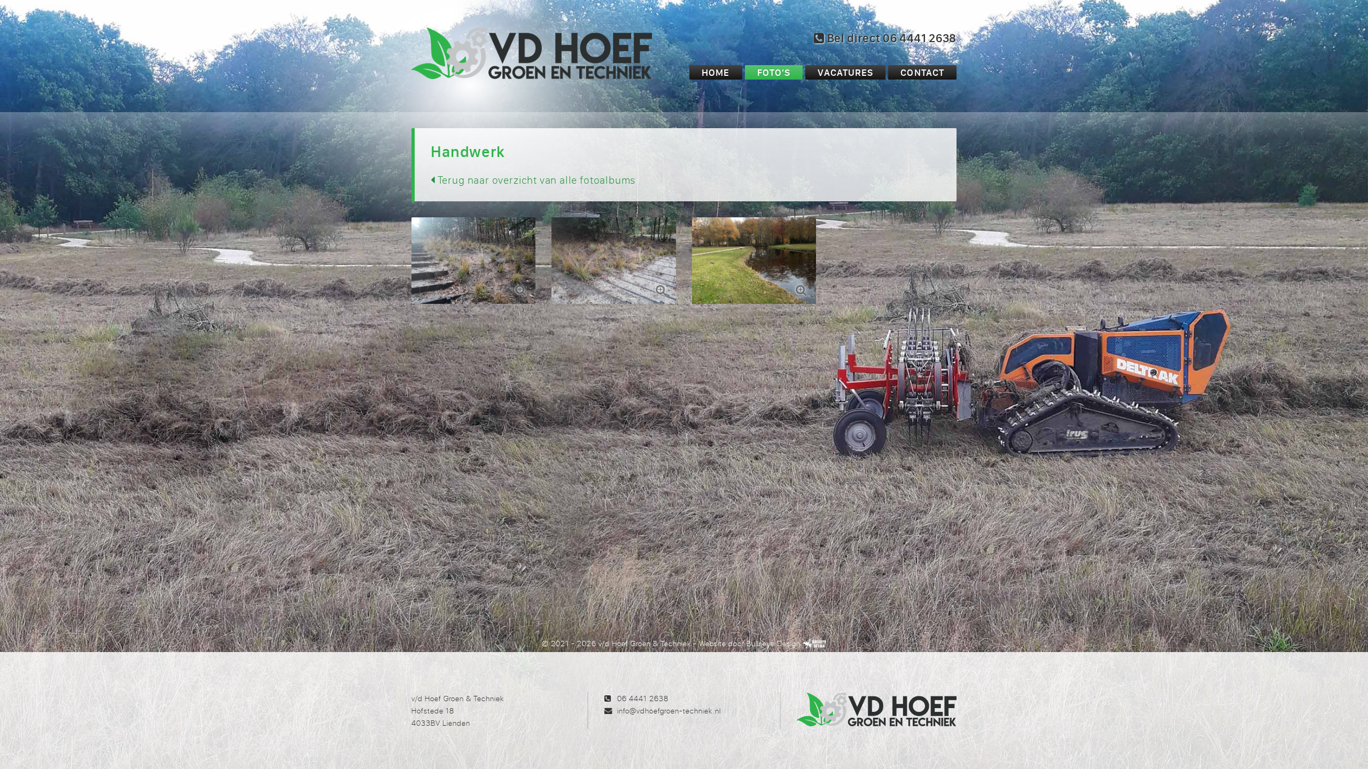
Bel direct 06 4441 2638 (891, 38)
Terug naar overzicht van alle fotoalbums (535, 179)
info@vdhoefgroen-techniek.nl (668, 710)
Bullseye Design (773, 643)
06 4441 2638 (643, 698)
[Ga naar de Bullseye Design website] (815, 643)
